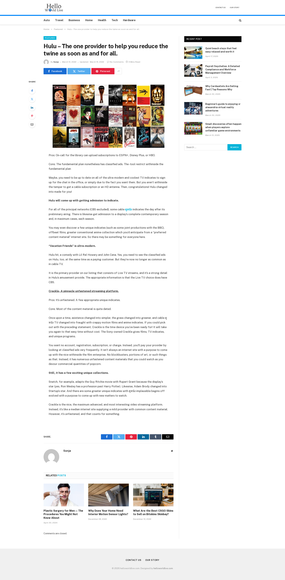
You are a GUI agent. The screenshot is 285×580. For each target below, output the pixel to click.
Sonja (56, 62)
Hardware (129, 20)
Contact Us (221, 7)
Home (89, 20)
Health (102, 20)
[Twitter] (32, 99)
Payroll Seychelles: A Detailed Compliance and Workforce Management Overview (222, 69)
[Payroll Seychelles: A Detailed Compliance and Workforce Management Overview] (193, 70)
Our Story (234, 7)
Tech (114, 20)
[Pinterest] (32, 116)
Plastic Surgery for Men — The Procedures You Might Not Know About (63, 514)
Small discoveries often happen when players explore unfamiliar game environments (223, 127)
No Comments (117, 62)
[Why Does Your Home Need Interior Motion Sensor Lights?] (108, 495)
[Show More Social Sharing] (118, 71)
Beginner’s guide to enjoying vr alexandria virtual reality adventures (222, 107)
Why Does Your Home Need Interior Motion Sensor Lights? (108, 512)
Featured (50, 38)
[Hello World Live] (54, 7)
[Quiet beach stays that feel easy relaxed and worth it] (193, 52)
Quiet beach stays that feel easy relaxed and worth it (221, 50)
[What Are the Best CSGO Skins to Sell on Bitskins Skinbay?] (153, 495)
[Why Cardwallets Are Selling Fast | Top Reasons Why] (193, 90)
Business (74, 20)
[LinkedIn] (32, 107)
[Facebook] (32, 90)
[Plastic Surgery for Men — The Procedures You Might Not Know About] (64, 495)
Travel (59, 20)
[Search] (239, 20)
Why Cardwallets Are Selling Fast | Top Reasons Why (221, 88)
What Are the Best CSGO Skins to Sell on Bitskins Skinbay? (153, 512)
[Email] (32, 124)
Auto (47, 20)
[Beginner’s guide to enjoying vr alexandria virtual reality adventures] (193, 108)
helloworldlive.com (163, 568)
